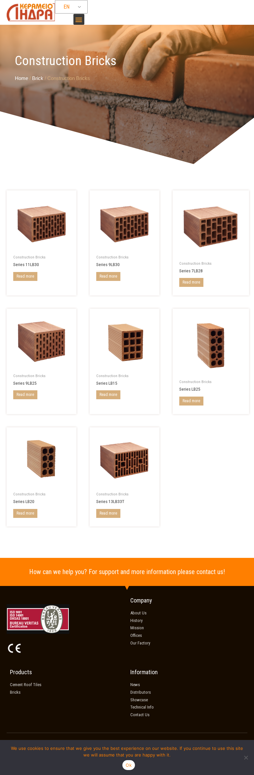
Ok (129, 765)
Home (21, 78)
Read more (25, 276)
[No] (245, 757)
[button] (78, 19)
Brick (37, 78)
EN (66, 7)
